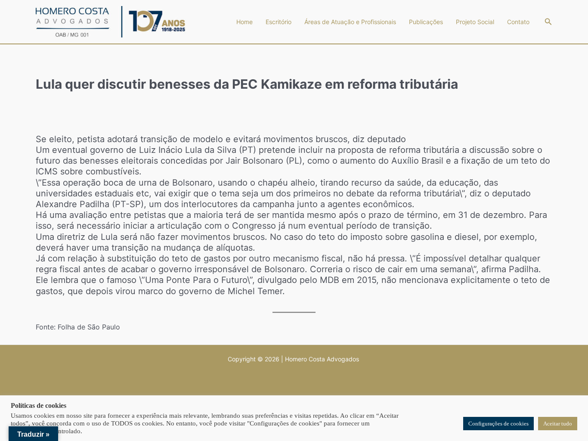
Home (244, 21)
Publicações (426, 21)
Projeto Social (475, 21)
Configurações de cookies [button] (498, 423)
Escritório (278, 21)
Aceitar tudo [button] (557, 423)
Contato (518, 21)
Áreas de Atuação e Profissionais (350, 21)
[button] (548, 21)
